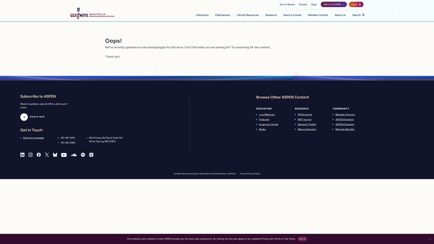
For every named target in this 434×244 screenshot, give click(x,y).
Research (271, 15)
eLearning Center (268, 124)
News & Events (292, 15)
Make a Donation (307, 129)
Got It (302, 238)
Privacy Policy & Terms (250, 173)
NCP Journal (304, 119)
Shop (314, 4)
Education (202, 15)
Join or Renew (287, 4)
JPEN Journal (305, 114)
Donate (303, 4)
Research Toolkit (307, 124)
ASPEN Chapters (345, 124)
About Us (340, 15)
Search (356, 15)
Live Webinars (267, 114)
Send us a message (33, 137)
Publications (222, 15)
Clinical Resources (248, 15)
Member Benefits (345, 129)
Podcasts (264, 119)
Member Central (318, 15)
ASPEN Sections (345, 119)
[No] (429, 239)
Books (262, 129)
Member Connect (345, 114)
